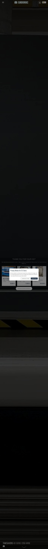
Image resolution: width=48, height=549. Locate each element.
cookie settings (25, 278)
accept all (34, 278)
